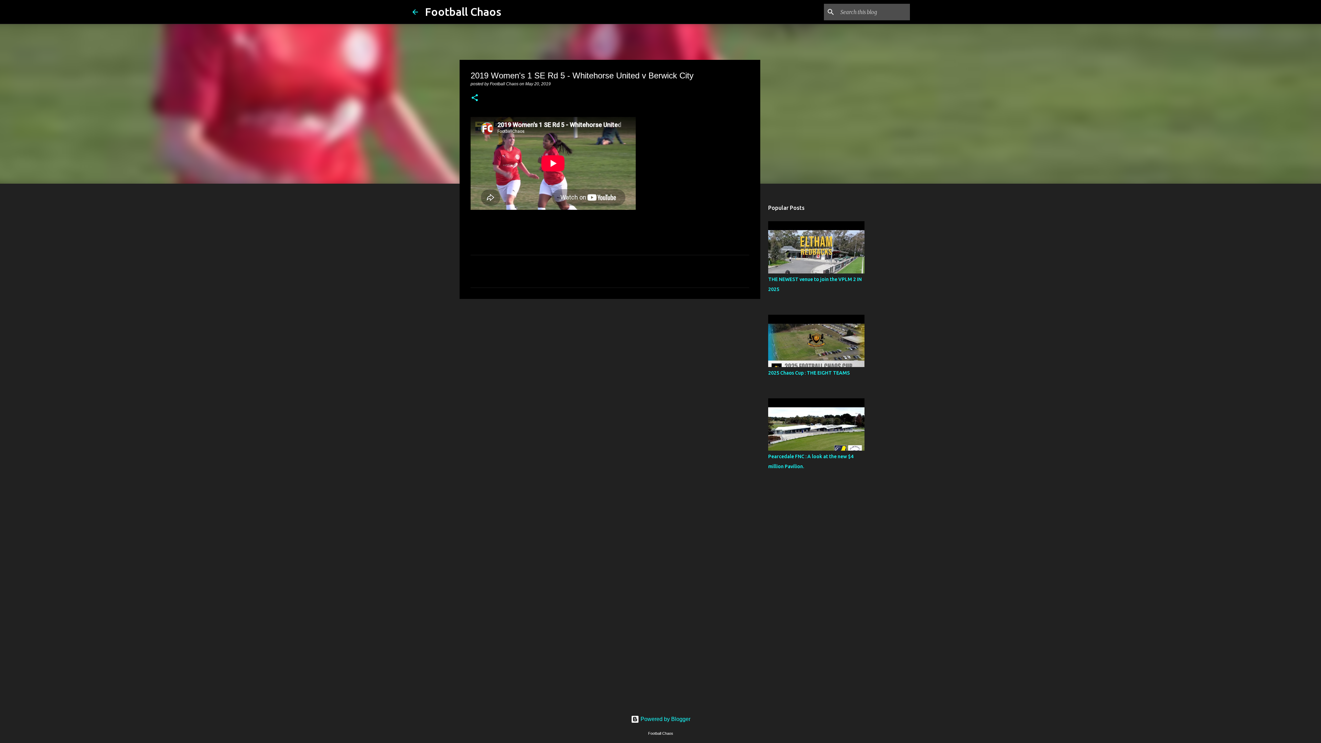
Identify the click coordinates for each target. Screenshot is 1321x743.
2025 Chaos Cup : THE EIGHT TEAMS (809, 373)
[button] (475, 98)
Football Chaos (463, 12)
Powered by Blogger (664, 719)
